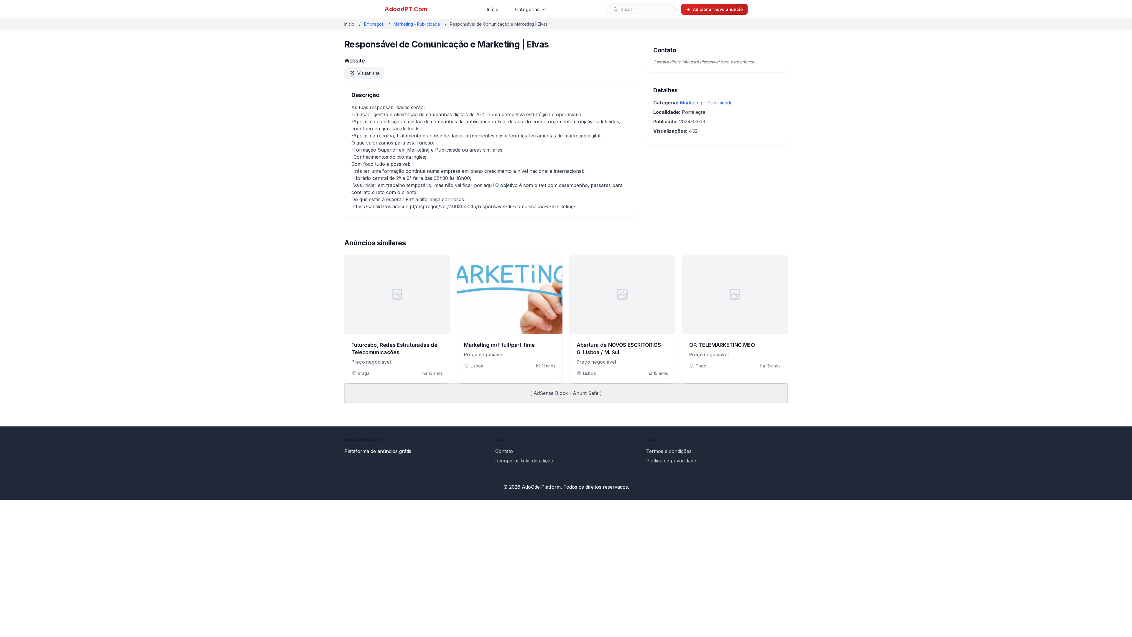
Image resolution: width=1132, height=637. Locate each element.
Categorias (527, 9)
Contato (504, 451)
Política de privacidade (671, 461)
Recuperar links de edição (524, 461)
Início (492, 9)
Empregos (374, 24)
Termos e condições (669, 451)
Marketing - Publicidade (417, 24)
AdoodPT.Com (405, 9)
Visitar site (368, 73)
